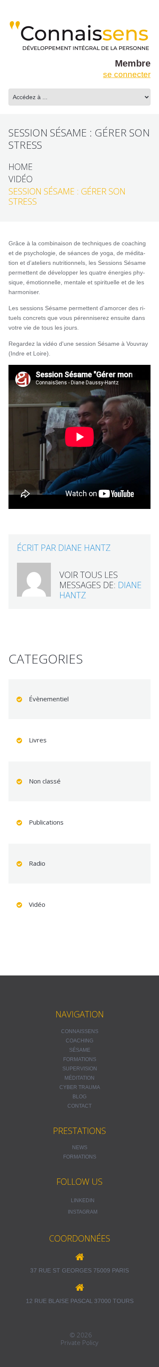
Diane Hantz (84, 547)
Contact (79, 1106)
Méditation (79, 1078)
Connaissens (79, 1031)
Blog (79, 1097)
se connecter (127, 74)
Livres (38, 740)
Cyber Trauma (79, 1087)
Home (20, 167)
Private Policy (79, 1342)
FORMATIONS (79, 1157)
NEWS (79, 1147)
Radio (37, 863)
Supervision (79, 1069)
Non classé (45, 781)
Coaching (79, 1041)
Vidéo (20, 179)
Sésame (79, 1050)
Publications (46, 822)
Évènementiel (49, 699)
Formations (79, 1059)
